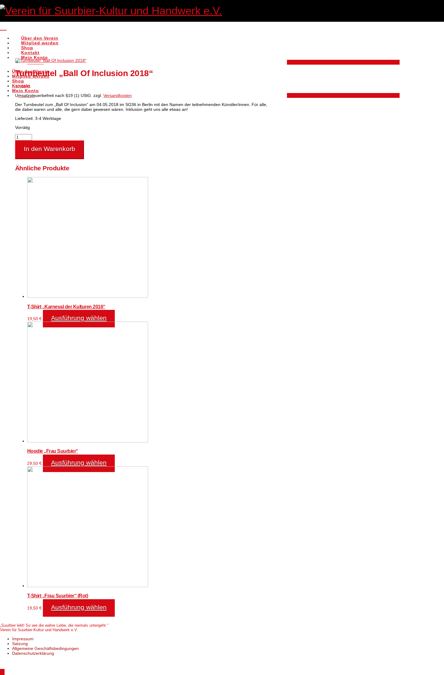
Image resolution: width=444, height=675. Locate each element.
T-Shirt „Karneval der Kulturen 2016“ (66, 306)
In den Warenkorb (49, 148)
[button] (3, 26)
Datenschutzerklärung (33, 653)
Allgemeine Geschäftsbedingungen (45, 648)
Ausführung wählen (79, 317)
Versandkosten (117, 95)
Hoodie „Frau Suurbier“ (52, 451)
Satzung (20, 643)
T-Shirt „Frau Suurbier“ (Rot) (57, 595)
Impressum (23, 638)
